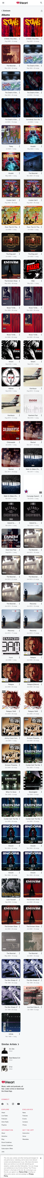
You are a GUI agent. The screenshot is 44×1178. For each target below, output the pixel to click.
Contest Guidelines (7, 1145)
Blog (3, 1139)
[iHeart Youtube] (18, 1103)
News (24, 1112)
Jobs (3, 1152)
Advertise (4, 1136)
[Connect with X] (7, 1103)
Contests (25, 1122)
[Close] (40, 1158)
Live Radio (5, 1116)
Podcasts (4, 1119)
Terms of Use (23, 1172)
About (3, 1133)
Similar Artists (9, 1044)
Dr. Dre (11, 1049)
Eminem (6, 10)
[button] (19, 39)
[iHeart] (22, 3)
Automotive (26, 1133)
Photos (25, 1125)
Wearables (26, 1139)
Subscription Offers (7, 1148)
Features (25, 1116)
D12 (10, 1067)
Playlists (4, 1125)
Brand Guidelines (7, 1142)
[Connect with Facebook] (2, 1103)
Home (24, 1136)
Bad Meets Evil (14, 1058)
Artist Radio (5, 1122)
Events (25, 1119)
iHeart (3, 1112)
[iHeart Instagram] (13, 1103)
